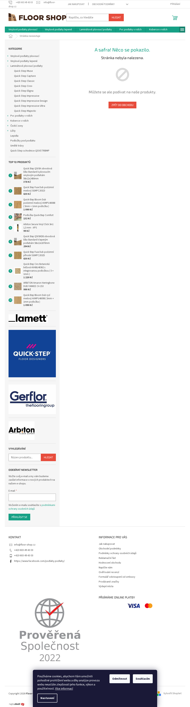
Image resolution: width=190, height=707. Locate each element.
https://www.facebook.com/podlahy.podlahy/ (39, 561)
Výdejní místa (106, 586)
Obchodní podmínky (103, 4)
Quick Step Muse (23, 71)
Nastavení (47, 698)
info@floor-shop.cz (24, 545)
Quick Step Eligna (23, 91)
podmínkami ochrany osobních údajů (32, 507)
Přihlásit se (19, 517)
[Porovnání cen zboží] (17, 704)
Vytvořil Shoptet (172, 693)
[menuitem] (23, 30)
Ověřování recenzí (109, 572)
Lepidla (14, 136)
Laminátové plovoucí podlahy (26, 66)
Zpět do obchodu (122, 104)
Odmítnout (119, 679)
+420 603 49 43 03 (23, 550)
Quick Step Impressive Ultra (29, 106)
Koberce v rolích (19, 121)
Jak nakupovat (76, 4)
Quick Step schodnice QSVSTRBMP (29, 151)
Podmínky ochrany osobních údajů (117, 553)
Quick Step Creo (23, 86)
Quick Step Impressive (26, 96)
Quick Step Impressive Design (31, 101)
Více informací (64, 689)
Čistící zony (16, 126)
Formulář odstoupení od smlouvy (117, 577)
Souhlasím (143, 679)
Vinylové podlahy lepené (23, 61)
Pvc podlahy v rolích (21, 116)
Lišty (13, 131)
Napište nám (105, 567)
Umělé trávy (17, 146)
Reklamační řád (107, 558)
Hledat (116, 17)
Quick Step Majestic (25, 111)
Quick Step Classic (24, 81)
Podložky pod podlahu (22, 141)
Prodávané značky (109, 582)
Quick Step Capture (25, 76)
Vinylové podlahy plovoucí (24, 56)
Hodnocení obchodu (110, 563)
